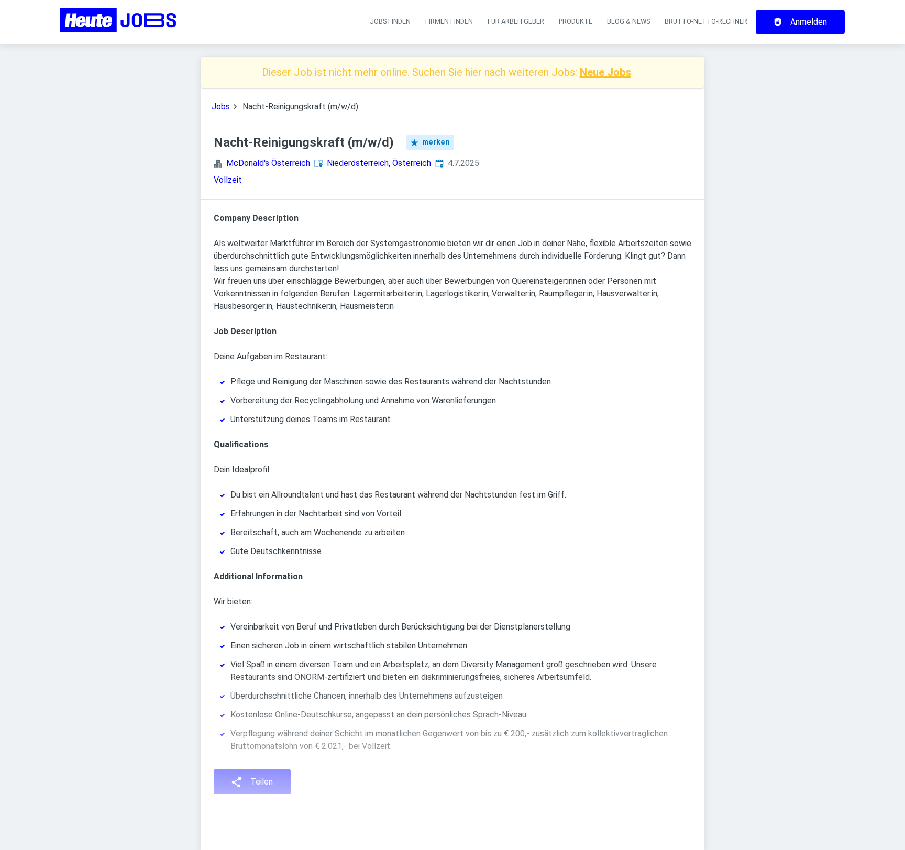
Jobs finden (390, 21)
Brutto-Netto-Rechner (706, 21)
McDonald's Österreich (268, 163)
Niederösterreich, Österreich (379, 163)
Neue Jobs (605, 72)
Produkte (575, 21)
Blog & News (628, 21)
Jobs (221, 107)
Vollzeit (228, 180)
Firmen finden (449, 21)
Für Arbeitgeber (516, 21)
